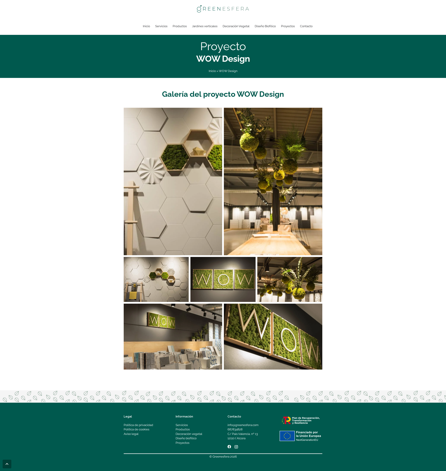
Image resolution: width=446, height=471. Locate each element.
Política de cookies (136, 429)
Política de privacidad (138, 425)
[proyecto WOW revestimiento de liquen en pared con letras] (273, 336)
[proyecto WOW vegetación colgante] (273, 181)
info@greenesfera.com (243, 425)
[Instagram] (236, 447)
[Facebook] (229, 447)
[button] (188, 26)
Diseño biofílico (186, 438)
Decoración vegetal (189, 434)
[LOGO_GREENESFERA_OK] (223, 9)
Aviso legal (131, 434)
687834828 (235, 429)
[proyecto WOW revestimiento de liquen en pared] (222, 279)
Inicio (212, 71)
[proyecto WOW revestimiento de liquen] (173, 181)
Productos (183, 429)
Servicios (182, 425)
